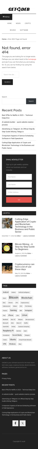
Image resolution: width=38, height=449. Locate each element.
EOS (21, 306)
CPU (17, 302)
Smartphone (6, 335)
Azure (4, 298)
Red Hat (19, 331)
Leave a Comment (29, 236)
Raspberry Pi (8, 331)
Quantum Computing (23, 326)
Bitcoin (13, 297)
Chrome (10, 302)
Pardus (13, 326)
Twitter (5, 339)
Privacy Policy (6, 378)
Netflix (26, 323)
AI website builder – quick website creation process (18, 394)
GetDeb (19, 9)
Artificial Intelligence (24, 292)
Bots (4, 302)
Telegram (27, 335)
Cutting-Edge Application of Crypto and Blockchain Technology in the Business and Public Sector (18, 145)
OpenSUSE (6, 326)
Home (4, 39)
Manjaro (20, 319)
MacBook (5, 319)
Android (5, 292)
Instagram (28, 310)
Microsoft (5, 323)
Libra (17, 315)
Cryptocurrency (25, 302)
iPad (4, 315)
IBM (21, 310)
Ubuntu (13, 339)
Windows (12, 344)
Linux (24, 315)
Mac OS (13, 319)
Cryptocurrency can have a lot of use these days (24, 267)
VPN (4, 344)
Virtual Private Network (25, 339)
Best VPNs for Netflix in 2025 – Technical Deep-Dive (18, 390)
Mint (12, 323)
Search (4, 97)
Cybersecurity (6, 306)
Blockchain (26, 298)
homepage (32, 59)
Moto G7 (19, 323)
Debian (15, 306)
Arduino (14, 292)
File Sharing (28, 306)
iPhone (10, 315)
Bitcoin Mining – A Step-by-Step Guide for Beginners (25, 247)
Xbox (20, 344)
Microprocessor (30, 319)
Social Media (17, 335)
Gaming (13, 310)
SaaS (25, 331)
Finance (5, 310)
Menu (7, 17)
